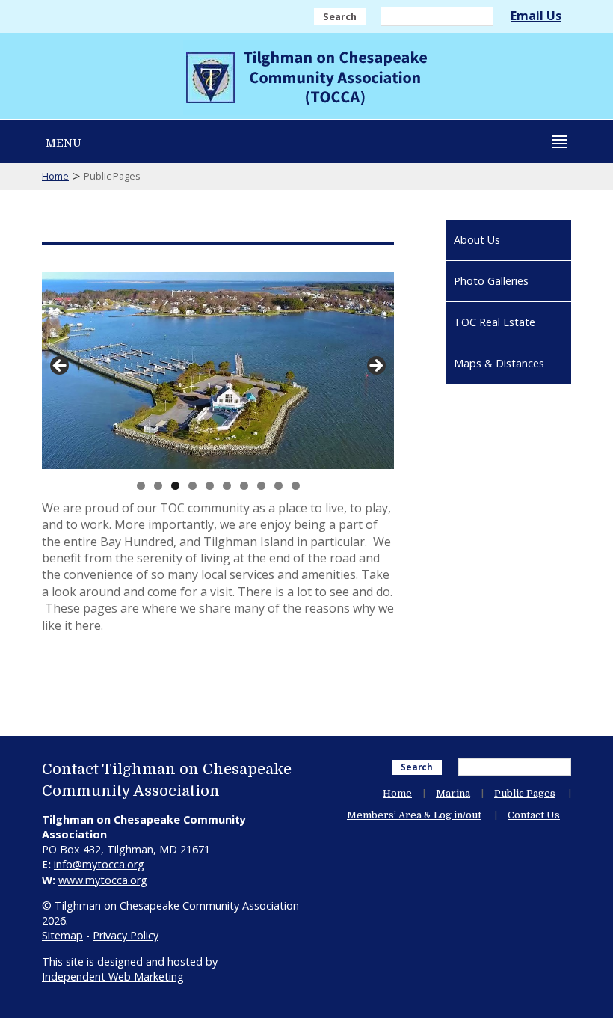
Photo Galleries (491, 281)
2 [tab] (158, 486)
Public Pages (524, 793)
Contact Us (534, 815)
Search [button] (340, 16)
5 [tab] (210, 486)
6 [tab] (227, 486)
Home (55, 176)
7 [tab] (244, 486)
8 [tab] (261, 486)
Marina (453, 793)
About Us (477, 240)
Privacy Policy (125, 935)
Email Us (536, 15)
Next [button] (375, 366)
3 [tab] (175, 486)
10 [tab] (296, 486)
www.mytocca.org (102, 880)
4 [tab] (192, 486)
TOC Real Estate (494, 322)
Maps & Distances (499, 363)
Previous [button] (60, 366)
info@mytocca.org (99, 864)
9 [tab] (278, 486)
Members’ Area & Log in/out (414, 815)
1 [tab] (141, 486)
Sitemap (62, 935)
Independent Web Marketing (113, 976)
